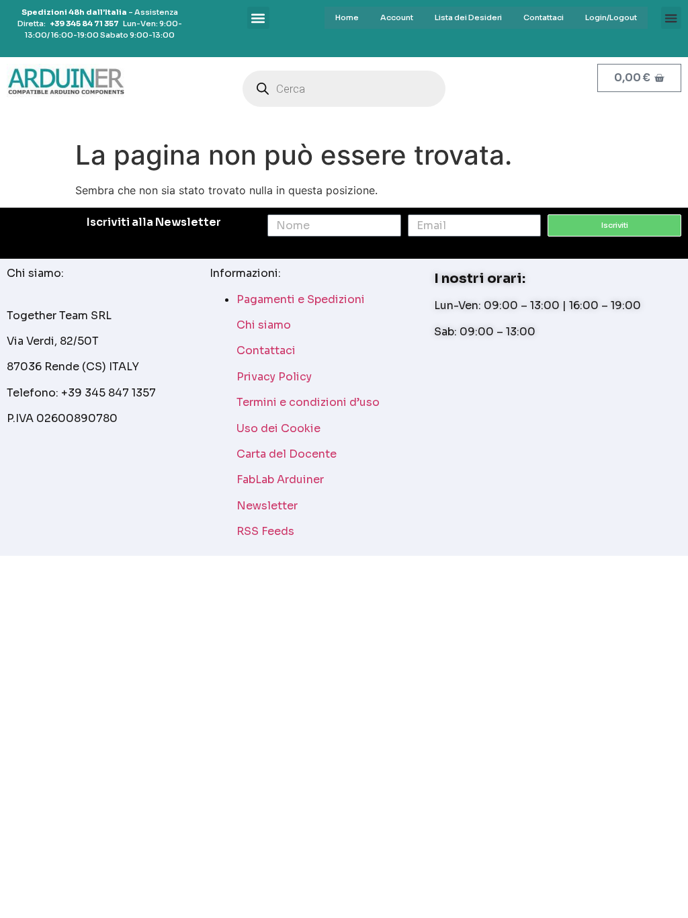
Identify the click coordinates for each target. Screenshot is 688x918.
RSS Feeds (265, 531)
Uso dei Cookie (278, 428)
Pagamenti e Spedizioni (300, 299)
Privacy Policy (274, 377)
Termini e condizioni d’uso (308, 402)
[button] (671, 18)
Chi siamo (263, 325)
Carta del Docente (286, 454)
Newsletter (267, 506)
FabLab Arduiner (280, 479)
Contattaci (266, 350)
